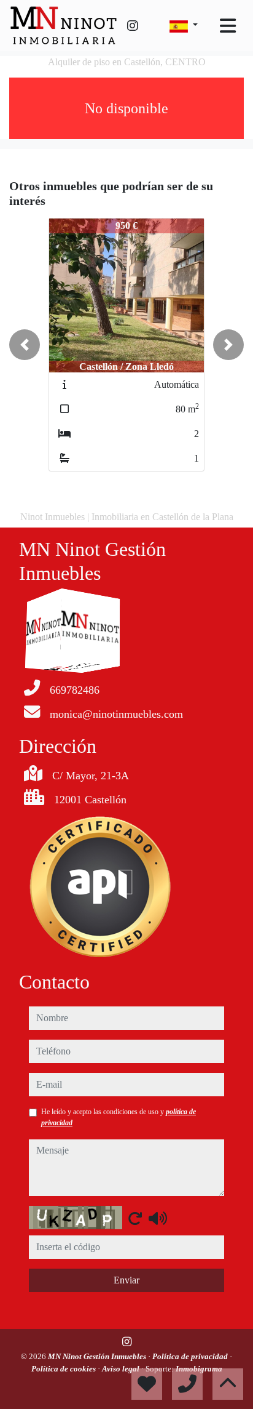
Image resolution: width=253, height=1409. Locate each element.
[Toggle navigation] (227, 26)
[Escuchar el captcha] (158, 1218)
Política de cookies (64, 1368)
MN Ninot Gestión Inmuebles (98, 1356)
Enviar (126, 1280)
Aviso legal (121, 1368)
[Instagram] (132, 26)
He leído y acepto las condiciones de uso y (118, 1117)
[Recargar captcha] (135, 1218)
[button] (24, 344)
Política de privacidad (191, 1356)
